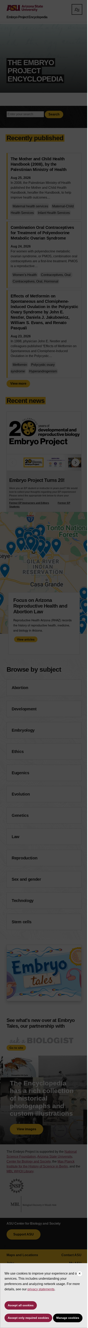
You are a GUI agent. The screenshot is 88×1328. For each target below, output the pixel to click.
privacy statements (40, 1289)
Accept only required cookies (28, 1317)
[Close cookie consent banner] (79, 1274)
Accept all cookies (21, 1305)
